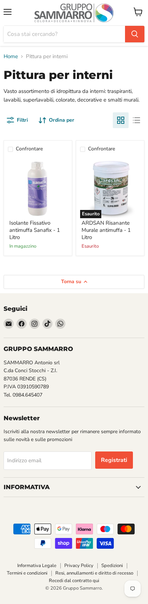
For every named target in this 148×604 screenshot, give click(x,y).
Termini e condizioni (27, 573)
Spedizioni (112, 565)
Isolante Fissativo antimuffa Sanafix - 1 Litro (34, 229)
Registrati (114, 460)
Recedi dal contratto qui (74, 580)
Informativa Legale (36, 565)
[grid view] (121, 120)
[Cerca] (134, 34)
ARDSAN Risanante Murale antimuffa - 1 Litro (106, 229)
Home (11, 56)
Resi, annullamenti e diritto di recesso (94, 573)
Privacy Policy (78, 565)
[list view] (136, 120)
